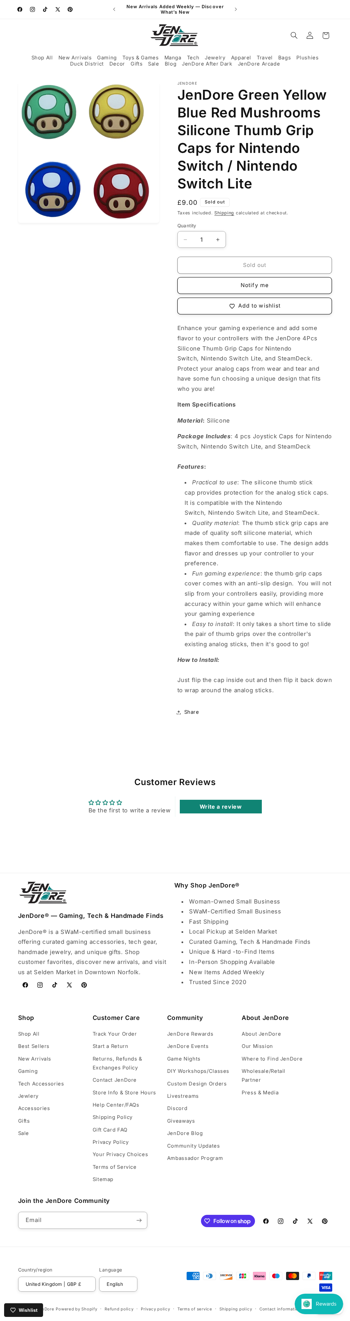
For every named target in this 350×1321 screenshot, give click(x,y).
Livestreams (183, 1096)
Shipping (224, 212)
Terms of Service (115, 1167)
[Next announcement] (235, 9)
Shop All (29, 1034)
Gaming (28, 1071)
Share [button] (191, 712)
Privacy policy (155, 1309)
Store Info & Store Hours (124, 1093)
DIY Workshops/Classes (198, 1071)
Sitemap (103, 1179)
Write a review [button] (221, 806)
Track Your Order (115, 1034)
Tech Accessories (41, 1084)
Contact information (280, 1309)
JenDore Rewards (190, 1034)
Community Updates (193, 1146)
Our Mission (257, 1046)
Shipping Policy (113, 1117)
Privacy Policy (111, 1142)
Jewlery (28, 1096)
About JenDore (261, 1034)
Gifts (24, 1121)
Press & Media (260, 1093)
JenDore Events (188, 1046)
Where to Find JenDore (272, 1059)
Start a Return (111, 1046)
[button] (42, 58)
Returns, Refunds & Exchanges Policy (117, 1063)
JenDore (45, 1309)
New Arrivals (35, 1059)
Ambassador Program (195, 1158)
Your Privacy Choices (120, 1154)
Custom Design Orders (197, 1084)
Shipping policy (235, 1309)
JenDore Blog (185, 1133)
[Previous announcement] (114, 9)
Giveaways (181, 1121)
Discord (177, 1108)
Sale (23, 1133)
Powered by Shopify (76, 1309)
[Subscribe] (139, 1220)
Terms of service (194, 1309)
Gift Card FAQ (110, 1130)
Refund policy (119, 1309)
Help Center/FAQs (116, 1105)
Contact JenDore (115, 1080)
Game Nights (184, 1059)
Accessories (34, 1108)
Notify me (254, 285)
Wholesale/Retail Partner (263, 1075)
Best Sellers (34, 1046)
